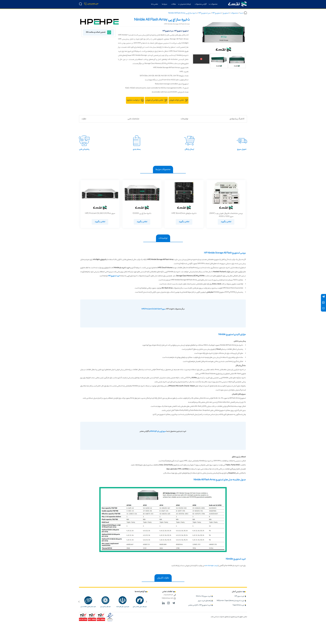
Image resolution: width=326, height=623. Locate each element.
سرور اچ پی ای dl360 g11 (158, 431)
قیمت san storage (211, 565)
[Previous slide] (146, 602)
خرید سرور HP (239, 596)
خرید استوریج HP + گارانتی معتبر (199, 605)
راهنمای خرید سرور (204, 601)
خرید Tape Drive (238, 605)
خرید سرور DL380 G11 (203, 596)
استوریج (226, 13)
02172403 (92, 4)
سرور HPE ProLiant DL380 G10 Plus (100, 213)
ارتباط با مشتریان (185, 4)
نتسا (241, 13)
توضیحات (184, 119)
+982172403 (168, 595)
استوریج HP (216, 13)
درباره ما (164, 4)
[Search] (80, 4)
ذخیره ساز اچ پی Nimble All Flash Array (182, 13)
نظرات (84, 119)
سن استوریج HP (204, 13)
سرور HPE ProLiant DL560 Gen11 (153, 309)
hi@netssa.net (167, 598)
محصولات (213, 4)
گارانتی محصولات (201, 4)
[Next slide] (79, 602)
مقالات (173, 4)
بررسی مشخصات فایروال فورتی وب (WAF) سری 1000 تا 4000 (226, 215)
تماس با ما (154, 4)
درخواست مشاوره (133, 100)
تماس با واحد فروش (176, 100)
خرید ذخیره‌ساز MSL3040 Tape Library (230, 601)
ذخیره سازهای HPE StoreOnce (184, 213)
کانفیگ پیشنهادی (237, 119)
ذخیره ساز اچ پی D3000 (142, 213)
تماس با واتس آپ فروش (154, 100)
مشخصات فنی (133, 119)
